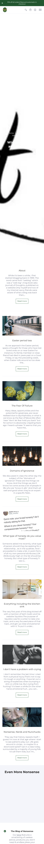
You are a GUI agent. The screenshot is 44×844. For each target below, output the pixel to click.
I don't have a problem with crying (22, 669)
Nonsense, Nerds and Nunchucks (22, 732)
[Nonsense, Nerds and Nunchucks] (22, 717)
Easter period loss (22, 340)
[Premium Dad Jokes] (4, 9)
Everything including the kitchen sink (22, 605)
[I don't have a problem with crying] (22, 654)
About (22, 270)
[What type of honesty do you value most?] (22, 521)
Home (11, 133)
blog (19, 835)
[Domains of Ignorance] (22, 456)
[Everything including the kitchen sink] (22, 589)
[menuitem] (25, 9)
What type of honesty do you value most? (22, 537)
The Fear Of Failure (22, 405)
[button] (2, 3)
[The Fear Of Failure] (22, 391)
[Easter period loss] (22, 326)
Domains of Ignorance (22, 470)
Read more (22, 301)
